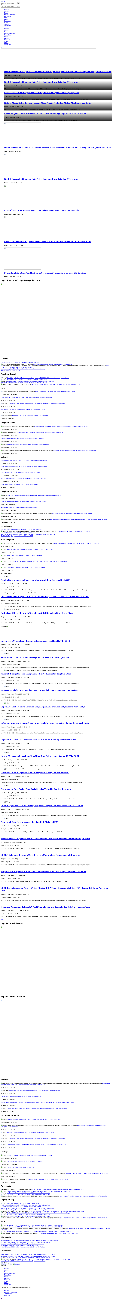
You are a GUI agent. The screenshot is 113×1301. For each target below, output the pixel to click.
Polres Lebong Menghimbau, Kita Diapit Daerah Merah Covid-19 (19, 484)
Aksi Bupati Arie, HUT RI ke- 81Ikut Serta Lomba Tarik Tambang (25, 1161)
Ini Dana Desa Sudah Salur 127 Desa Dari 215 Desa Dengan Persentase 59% (28, 1193)
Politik (6, 17)
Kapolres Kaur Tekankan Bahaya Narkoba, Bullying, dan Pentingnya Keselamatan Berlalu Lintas (37, 403)
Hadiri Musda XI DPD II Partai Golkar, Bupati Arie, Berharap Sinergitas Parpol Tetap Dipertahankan (35, 1227)
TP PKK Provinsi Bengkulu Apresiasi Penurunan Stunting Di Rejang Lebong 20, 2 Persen (26, 1210)
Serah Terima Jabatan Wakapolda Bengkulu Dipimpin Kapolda (24, 555)
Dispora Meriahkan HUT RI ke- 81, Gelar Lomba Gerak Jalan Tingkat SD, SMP (29, 1155)
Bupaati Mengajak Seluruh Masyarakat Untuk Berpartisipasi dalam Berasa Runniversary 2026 (57, 1189)
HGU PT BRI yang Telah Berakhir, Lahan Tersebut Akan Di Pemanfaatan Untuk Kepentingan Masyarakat (37, 561)
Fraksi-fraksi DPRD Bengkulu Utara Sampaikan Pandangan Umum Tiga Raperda (41, 92)
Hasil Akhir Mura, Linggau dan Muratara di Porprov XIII (17, 536)
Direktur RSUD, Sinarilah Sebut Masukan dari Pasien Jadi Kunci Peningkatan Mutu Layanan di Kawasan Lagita (38, 1191)
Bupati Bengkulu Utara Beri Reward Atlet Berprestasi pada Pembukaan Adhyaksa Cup (83, 1196)
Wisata (6, 22)
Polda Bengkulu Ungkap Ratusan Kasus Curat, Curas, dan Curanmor (26, 567)
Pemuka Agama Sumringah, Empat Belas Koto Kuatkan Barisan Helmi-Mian (22, 1244)
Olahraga (6, 24)
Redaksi (6, 1290)
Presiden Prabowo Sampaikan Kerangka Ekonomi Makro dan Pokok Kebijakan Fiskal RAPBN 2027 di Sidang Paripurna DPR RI (37, 1102)
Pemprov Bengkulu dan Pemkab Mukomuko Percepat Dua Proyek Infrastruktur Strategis (25, 1242)
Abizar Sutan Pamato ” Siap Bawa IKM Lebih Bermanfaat (17, 532)
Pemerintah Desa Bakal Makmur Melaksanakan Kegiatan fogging (30, 415)
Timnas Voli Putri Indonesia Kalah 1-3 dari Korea (21, 1167)
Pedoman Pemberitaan (10, 1292)
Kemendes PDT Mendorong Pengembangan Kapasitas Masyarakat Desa (21, 1096)
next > (2, 919)
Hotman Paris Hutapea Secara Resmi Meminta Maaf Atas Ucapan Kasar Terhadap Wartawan (34, 1090)
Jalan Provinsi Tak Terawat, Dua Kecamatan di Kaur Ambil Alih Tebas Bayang (23, 409)
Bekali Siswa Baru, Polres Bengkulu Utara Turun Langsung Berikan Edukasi (28, 1257)
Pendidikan (7, 21)
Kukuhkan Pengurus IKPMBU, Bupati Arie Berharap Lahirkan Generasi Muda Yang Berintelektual (42, 1259)
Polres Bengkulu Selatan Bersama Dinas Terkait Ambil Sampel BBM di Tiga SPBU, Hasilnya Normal (79, 519)
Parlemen (6, 19)
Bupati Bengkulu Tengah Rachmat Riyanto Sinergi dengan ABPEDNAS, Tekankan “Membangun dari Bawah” (38, 378)
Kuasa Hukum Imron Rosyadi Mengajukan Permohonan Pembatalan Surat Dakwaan (30, 549)
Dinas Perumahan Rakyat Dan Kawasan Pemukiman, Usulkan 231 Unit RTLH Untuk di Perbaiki (61, 426)
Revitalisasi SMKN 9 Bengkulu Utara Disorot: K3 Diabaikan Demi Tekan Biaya (40, 432)
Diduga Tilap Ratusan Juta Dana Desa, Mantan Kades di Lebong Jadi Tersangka (23, 478)
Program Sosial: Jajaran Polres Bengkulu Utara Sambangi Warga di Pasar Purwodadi (30, 1132)
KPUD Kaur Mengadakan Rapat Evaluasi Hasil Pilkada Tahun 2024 (58, 1233)
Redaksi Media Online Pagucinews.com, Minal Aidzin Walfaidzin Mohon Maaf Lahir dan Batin (47, 103)
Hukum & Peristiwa (9, 14)
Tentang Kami (8, 1293)
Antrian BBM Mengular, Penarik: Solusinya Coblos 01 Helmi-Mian (19, 1245)
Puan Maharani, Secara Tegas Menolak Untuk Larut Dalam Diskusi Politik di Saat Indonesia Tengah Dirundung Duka (40, 1231)
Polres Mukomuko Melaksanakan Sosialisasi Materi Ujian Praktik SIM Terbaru (23, 1247)
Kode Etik (7, 1295)
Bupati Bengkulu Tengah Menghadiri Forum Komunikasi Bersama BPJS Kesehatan (30, 381)
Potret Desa (7, 16)
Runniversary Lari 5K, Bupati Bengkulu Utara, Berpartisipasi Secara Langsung (87, 1173)
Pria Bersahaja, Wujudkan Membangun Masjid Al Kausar (74, 531)
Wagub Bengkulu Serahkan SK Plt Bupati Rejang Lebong (23, 1203)
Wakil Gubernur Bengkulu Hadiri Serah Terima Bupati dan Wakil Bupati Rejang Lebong (25, 1205)
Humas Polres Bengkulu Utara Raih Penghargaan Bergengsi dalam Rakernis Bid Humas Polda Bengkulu (36, 1144)
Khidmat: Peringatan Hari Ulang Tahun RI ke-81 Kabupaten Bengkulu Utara (74, 450)
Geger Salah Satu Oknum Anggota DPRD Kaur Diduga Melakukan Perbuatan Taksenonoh (26, 397)
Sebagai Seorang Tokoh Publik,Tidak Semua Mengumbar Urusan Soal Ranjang (23, 369)
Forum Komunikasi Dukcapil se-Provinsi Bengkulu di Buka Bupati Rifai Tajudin (23, 501)
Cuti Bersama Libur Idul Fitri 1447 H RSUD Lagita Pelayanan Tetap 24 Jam (28, 1194)
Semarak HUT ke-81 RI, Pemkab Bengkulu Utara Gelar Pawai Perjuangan (28, 444)
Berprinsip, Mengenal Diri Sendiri (10, 370)
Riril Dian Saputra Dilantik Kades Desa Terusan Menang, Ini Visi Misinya (21, 529)
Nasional (6, 11)
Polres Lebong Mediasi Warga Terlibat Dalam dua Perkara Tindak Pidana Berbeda (24, 466)
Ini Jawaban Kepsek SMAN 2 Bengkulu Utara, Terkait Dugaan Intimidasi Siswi (23, 1261)
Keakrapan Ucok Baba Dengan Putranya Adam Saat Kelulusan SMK (20, 362)
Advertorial (7, 25)
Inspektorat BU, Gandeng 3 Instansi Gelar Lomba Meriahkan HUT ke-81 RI (22, 438)
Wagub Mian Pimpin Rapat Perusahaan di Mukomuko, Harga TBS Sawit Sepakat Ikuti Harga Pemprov (29, 1240)
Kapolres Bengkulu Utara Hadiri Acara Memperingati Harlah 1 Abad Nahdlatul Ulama (56, 384)
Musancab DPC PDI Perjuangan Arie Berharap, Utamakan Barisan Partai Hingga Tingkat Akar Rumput (36, 1225)
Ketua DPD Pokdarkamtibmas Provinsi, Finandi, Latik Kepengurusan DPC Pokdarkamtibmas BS (34, 495)
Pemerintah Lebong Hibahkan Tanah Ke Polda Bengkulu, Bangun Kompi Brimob (24, 460)
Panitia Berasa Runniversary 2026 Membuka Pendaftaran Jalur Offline (49, 1179)
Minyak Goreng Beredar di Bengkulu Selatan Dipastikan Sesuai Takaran (72, 513)
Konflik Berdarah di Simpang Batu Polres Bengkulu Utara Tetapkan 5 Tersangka (41, 82)
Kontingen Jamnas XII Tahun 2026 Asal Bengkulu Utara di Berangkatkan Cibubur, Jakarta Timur (28, 1256)
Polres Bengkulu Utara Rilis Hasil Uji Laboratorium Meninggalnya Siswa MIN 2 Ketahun (45, 113)
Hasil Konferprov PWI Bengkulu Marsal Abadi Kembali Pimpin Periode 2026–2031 (75, 543)
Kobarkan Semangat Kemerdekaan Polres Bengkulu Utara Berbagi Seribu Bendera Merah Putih (33, 1119)
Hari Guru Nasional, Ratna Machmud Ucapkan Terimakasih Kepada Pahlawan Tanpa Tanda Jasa (28, 534)
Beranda (6, 9)
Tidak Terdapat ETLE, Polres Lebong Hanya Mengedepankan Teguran (20, 472)
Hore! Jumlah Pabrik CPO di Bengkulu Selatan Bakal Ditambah (19, 507)
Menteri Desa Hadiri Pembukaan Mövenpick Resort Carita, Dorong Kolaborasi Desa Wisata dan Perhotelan (37, 1108)
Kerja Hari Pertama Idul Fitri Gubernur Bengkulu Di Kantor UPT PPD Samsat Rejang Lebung (27, 1208)
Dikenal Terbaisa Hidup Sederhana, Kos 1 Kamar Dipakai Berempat (52, 364)
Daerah (6, 13)
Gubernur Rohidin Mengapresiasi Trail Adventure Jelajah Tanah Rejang (21, 1206)
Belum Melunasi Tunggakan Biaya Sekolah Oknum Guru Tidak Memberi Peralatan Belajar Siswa (28, 1254)
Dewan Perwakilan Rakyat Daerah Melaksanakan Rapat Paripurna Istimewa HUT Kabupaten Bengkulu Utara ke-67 (57, 71)
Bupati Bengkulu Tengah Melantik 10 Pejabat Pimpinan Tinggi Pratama (27, 379)
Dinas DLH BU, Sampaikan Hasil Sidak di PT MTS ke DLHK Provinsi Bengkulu (24, 382)
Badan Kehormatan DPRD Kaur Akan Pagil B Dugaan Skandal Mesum (55, 391)
